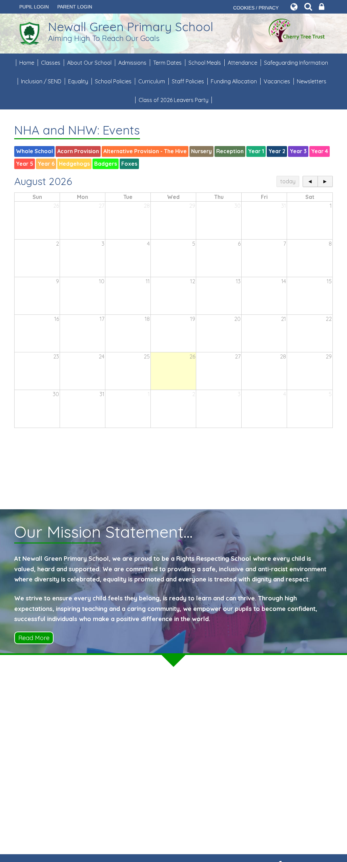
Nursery (201, 151)
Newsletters (311, 81)
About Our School (89, 62)
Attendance (242, 62)
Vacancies (277, 81)
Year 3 (298, 151)
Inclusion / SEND (41, 81)
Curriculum (151, 81)
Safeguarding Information (296, 62)
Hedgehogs (74, 163)
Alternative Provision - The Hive (145, 151)
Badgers (105, 163)
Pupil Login (34, 6)
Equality (78, 81)
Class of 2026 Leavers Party (173, 100)
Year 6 (46, 163)
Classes (50, 62)
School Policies (113, 81)
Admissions (132, 62)
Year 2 (276, 151)
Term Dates (167, 62)
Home (26, 62)
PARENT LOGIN (74, 6)
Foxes (129, 163)
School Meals (204, 62)
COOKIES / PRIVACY (256, 8)
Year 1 (256, 151)
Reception (230, 151)
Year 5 (24, 163)
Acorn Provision (78, 151)
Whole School (34, 151)
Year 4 (319, 151)
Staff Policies (188, 81)
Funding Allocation (234, 81)
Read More (33, 638)
